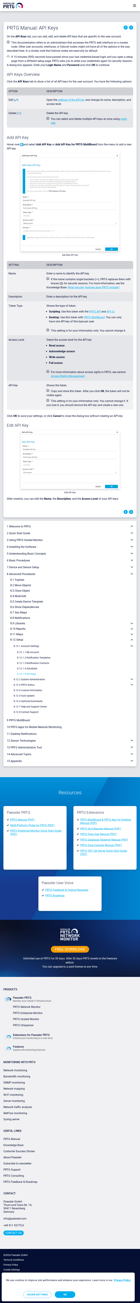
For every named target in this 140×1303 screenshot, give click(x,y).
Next (131, 28)
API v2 (110, 311)
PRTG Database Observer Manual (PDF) (104, 839)
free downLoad (70, 949)
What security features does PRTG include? (94, 287)
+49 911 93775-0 (13, 1225)
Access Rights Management (68, 376)
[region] (68, 1287)
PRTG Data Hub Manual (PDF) (98, 834)
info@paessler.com (14, 1218)
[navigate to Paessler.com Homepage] (13, 5)
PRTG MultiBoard (94, 317)
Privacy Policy (10, 1264)
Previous (126, 28)
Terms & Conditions (13, 1259)
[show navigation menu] (134, 5)
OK (65, 1294)
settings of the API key (71, 99)
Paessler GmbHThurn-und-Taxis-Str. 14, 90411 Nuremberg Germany (18, 1206)
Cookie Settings (11, 1269)
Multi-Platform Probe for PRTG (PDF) (32, 825)
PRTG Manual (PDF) (22, 819)
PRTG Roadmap (55, 895)
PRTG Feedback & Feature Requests (66, 890)
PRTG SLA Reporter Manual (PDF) (100, 828)
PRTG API (95, 311)
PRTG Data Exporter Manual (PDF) (101, 845)
